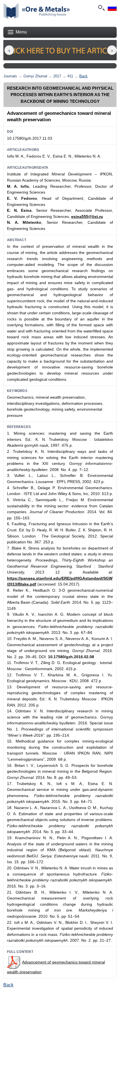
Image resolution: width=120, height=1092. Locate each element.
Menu (21, 32)
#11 (70, 76)
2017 (57, 76)
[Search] (101, 7)
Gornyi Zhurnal (35, 76)
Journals (10, 76)
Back (83, 76)
